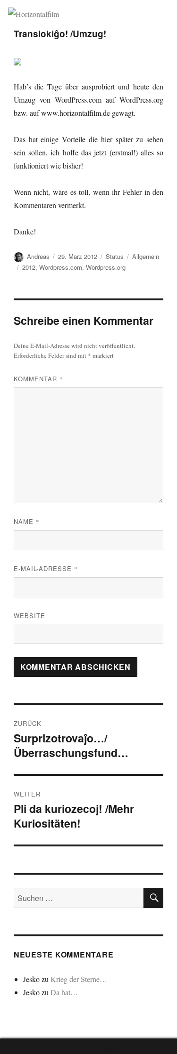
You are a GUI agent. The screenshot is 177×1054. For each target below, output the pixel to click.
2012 (28, 267)
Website (29, 615)
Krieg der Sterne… (79, 979)
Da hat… (64, 992)
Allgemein (145, 256)
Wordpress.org (106, 267)
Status (115, 256)
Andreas (38, 256)
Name (27, 521)
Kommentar (38, 378)
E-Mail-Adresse (46, 568)
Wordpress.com (60, 267)
